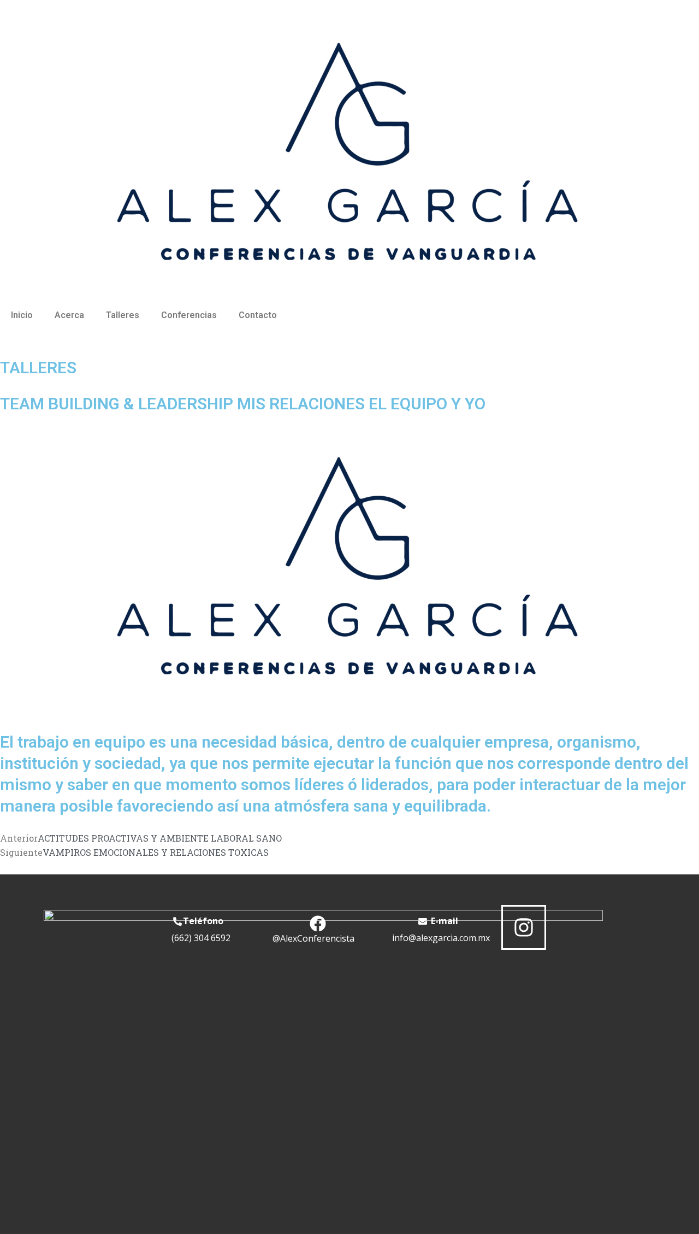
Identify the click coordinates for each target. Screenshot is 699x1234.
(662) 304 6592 (200, 938)
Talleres (122, 315)
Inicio (22, 315)
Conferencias (189, 315)
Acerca (69, 315)
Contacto (258, 315)
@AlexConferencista (313, 938)
